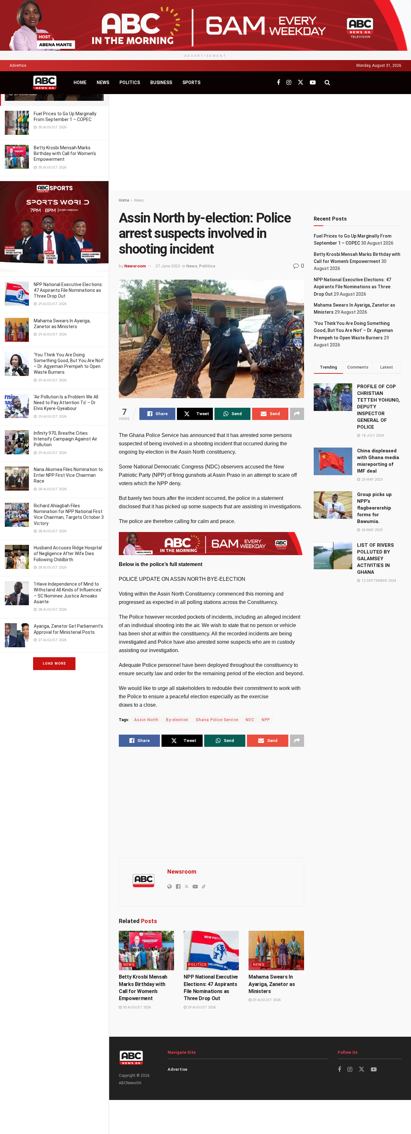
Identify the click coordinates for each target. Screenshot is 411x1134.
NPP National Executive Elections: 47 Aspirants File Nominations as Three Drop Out (68, 290)
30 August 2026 (136, 1007)
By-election (177, 720)
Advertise (18, 65)
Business (161, 82)
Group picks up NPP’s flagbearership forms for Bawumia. (374, 508)
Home (80, 82)
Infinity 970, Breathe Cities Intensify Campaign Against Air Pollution (65, 439)
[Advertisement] (260, 142)
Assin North (146, 720)
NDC (250, 720)
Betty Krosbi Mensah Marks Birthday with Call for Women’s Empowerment (65, 153)
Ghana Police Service (217, 720)
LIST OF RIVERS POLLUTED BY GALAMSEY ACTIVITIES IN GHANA (375, 558)
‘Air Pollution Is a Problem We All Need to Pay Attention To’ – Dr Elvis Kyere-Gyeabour (66, 402)
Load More (54, 663)
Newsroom (135, 266)
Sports (191, 82)
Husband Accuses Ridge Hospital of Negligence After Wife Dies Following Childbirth (68, 553)
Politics (129, 82)
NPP (266, 720)
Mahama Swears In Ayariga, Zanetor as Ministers (272, 984)
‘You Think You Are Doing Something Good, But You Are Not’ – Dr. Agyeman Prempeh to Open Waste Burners (353, 330)
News (103, 82)
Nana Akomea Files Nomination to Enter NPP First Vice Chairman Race (68, 475)
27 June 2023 (167, 266)
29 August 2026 (201, 1007)
